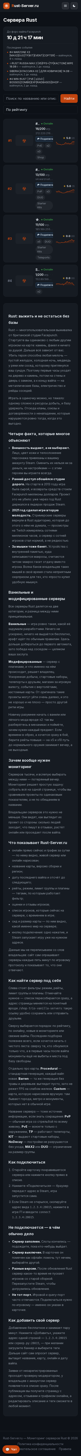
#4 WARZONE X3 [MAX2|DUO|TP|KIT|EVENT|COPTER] (32, 54)
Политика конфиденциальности (40, 1444)
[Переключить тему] (74, 5)
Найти (69, 98)
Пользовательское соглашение (33, 1449)
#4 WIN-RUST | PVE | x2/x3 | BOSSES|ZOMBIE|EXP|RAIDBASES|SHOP (34, 80)
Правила (65, 1449)
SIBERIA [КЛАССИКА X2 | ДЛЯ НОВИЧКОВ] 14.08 (39, 71)
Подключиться (50, 138)
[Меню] (65, 5)
